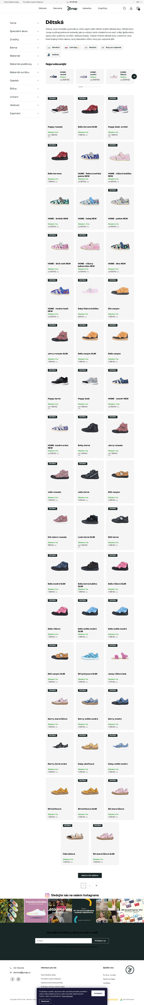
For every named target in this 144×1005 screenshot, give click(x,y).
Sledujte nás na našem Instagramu (75, 895)
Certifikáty (106, 983)
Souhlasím (98, 993)
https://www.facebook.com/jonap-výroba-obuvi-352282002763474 (12, 979)
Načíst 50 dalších (89, 875)
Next (134, 76)
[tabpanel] (60, 76)
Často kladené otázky (11, 2)
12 (96, 885)
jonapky (18, 979)
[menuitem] (42, 8)
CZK (137, 2)
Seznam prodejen (109, 979)
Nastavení (45, 1001)
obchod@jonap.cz (21, 972)
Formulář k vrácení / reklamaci (33, 2)
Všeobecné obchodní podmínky (52, 983)
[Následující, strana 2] (90, 885)
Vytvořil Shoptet (128, 999)
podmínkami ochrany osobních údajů (83, 947)
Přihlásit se (100, 941)
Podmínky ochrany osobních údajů (53, 987)
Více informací (67, 996)
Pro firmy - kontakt (109, 975)
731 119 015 (18, 968)
